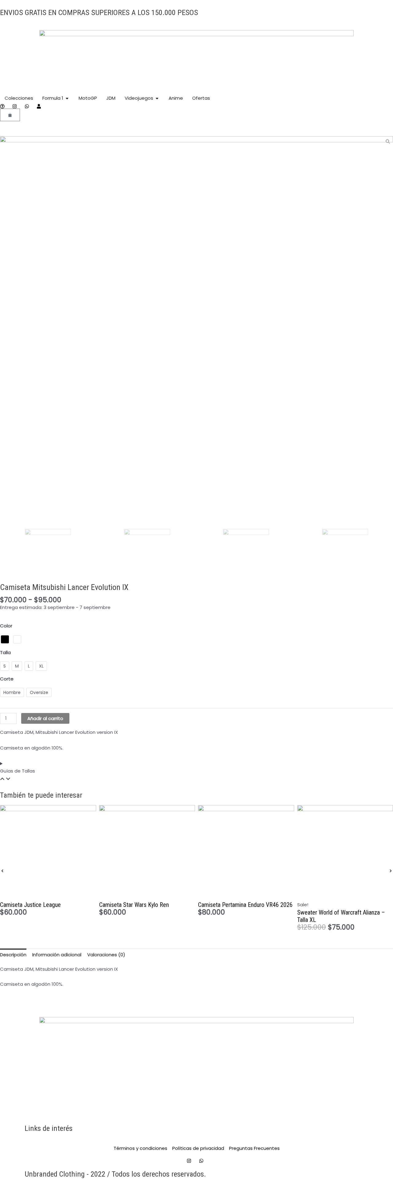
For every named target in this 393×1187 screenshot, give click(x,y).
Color (6, 625)
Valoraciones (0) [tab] (106, 954)
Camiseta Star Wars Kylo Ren (134, 904)
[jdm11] (196, 332)
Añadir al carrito (45, 718)
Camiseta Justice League (30, 904)
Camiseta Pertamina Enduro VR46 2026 (245, 904)
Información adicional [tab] (56, 954)
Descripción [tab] (13, 954)
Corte (7, 679)
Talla (5, 652)
